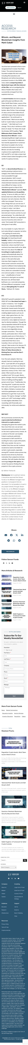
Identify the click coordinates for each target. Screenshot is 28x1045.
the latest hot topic (18, 301)
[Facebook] (3, 563)
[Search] (25, 860)
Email (5, 678)
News (3, 710)
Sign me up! (9, 650)
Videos (24, 716)
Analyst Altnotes (18, 713)
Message (6, 684)
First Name (7, 652)
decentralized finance (15, 169)
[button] (24, 2)
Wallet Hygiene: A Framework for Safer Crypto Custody (19, 615)
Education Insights (7, 713)
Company (6, 665)
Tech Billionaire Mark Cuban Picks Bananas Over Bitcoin (12, 133)
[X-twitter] (6, 563)
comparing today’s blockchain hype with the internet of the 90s (13, 85)
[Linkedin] (9, 563)
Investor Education (7, 716)
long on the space (14, 461)
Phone (5, 672)
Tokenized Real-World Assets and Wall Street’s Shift (19, 591)
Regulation (17, 716)
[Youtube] (12, 563)
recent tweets (8, 99)
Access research (9, 27)
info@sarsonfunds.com (15, 519)
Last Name (7, 659)
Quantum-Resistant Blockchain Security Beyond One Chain (19, 603)
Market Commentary (12, 710)
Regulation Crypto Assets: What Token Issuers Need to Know (19, 579)
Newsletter (7, 647)
